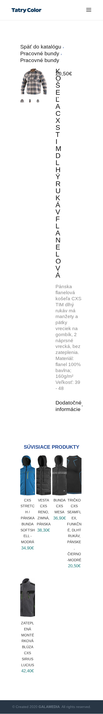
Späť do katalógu (41, 46)
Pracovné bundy (40, 53)
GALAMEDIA (49, 707)
